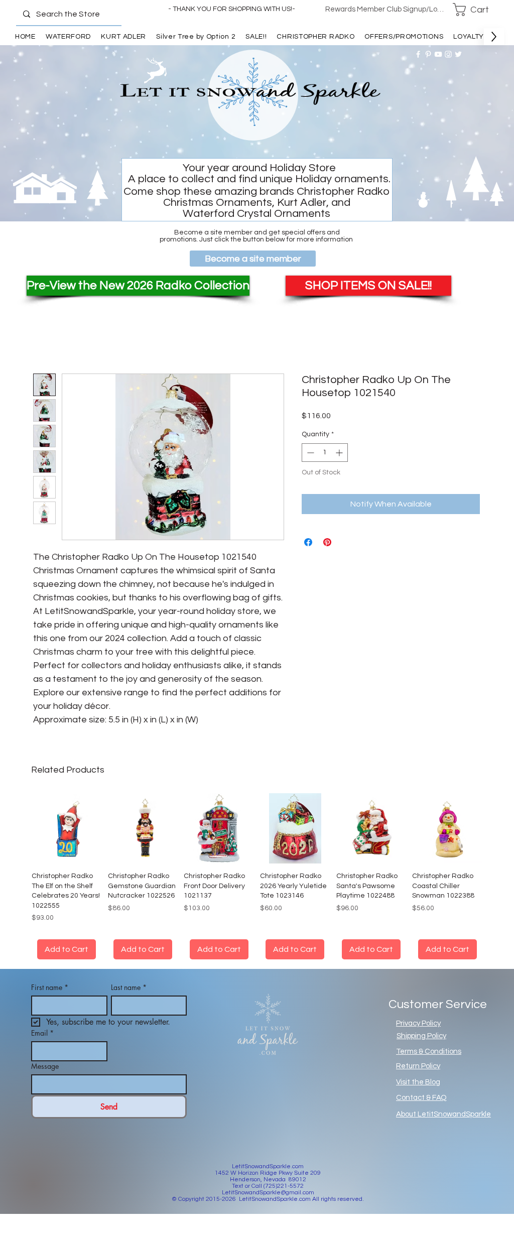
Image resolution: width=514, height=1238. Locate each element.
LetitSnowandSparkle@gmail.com (268, 1194)
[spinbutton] (325, 452)
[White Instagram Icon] (448, 54)
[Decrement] (309, 452)
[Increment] (340, 452)
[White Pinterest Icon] (428, 54)
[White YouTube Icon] (438, 54)
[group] (257, 877)
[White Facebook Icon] (418, 54)
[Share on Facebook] (308, 542)
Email (42, 1035)
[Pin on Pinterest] (327, 542)
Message (45, 1068)
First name (49, 989)
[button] (477, 9)
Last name (129, 989)
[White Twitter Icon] (458, 54)
